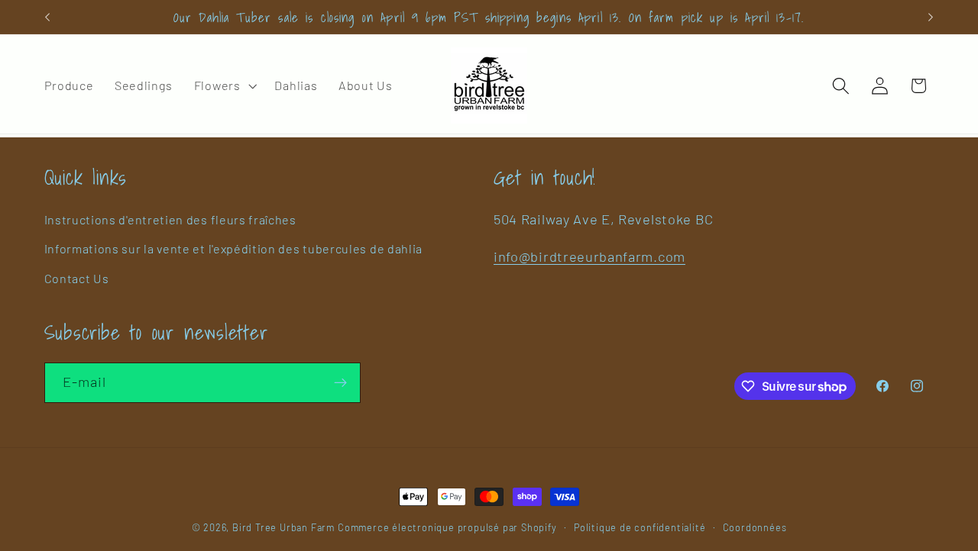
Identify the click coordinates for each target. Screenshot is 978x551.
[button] (223, 85)
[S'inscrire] (340, 383)
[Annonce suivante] (930, 17)
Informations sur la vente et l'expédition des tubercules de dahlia (233, 248)
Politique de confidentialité (640, 527)
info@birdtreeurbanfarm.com (589, 256)
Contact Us (76, 278)
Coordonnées (755, 527)
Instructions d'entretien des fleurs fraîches (170, 219)
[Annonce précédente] (47, 17)
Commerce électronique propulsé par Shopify (447, 527)
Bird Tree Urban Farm (283, 527)
